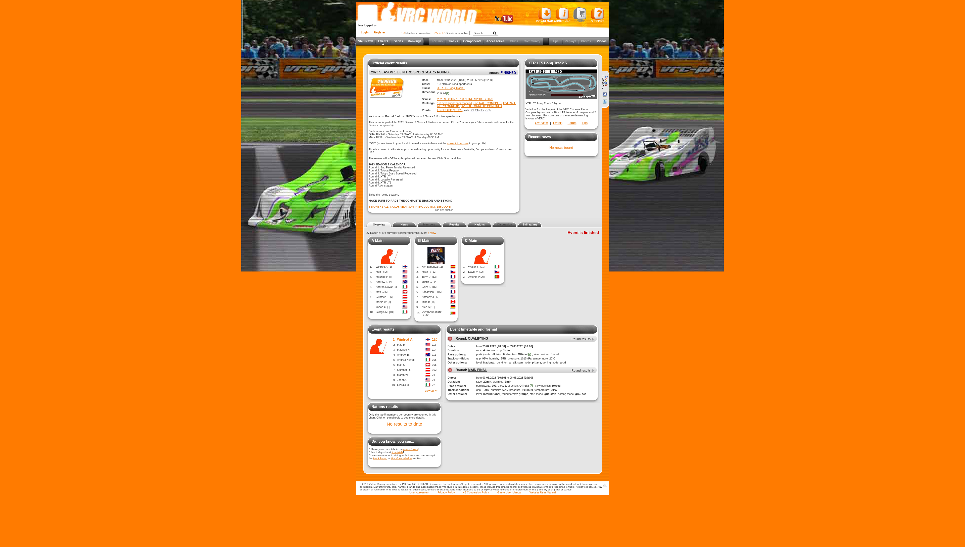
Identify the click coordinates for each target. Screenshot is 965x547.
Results (454, 224)
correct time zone (457, 143)
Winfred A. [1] (384, 266)
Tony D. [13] (429, 276)
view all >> (431, 390)
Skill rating (530, 224)
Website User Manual (542, 492)
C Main (471, 240)
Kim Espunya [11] (432, 266)
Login (365, 32)
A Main (377, 240)
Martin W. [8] (383, 301)
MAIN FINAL (477, 370)
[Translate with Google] (605, 82)
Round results (581, 339)
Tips (585, 123)
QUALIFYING (478, 338)
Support (597, 21)
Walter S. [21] (476, 266)
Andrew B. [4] (384, 281)
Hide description (443, 209)
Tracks (453, 41)
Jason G (402, 379)
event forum (410, 449)
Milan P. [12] (429, 271)
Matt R (401, 344)
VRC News (365, 41)
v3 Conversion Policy (476, 492)
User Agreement (419, 492)
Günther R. (404, 369)
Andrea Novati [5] (386, 286)
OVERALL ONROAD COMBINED (481, 106)
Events (383, 41)
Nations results (384, 406)
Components (472, 41)
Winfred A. (405, 339)
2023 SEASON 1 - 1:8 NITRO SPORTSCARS (465, 99)
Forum (572, 123)
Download (544, 21)
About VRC (562, 21)
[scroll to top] (605, 485)
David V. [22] (476, 271)
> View (432, 232)
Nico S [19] (428, 306)
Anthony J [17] (430, 296)
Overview (541, 123)
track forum (380, 458)
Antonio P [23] (476, 276)
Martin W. (402, 374)
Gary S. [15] (429, 286)
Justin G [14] (429, 281)
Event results (383, 329)
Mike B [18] (428, 301)
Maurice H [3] (384, 276)
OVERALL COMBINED (487, 103)
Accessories (495, 41)
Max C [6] (382, 291)
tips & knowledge (401, 458)
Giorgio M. (403, 384)
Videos (602, 41)
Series (398, 41)
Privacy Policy (446, 492)
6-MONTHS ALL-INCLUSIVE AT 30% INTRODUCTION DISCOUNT (410, 206)
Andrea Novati (405, 359)
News (404, 224)
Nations (479, 224)
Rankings (414, 41)
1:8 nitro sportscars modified (454, 103)
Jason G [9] (383, 306)
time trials (397, 452)
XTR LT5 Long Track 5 (451, 87)
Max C (401, 364)
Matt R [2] (382, 271)
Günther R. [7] (384, 296)
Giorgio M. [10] (385, 311)
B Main (424, 240)
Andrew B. (403, 354)
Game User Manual (509, 492)
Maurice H (403, 349)
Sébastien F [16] (432, 291)
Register (379, 32)
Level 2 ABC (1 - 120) (450, 110)
